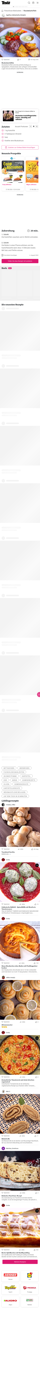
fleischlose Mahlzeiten (14, 772)
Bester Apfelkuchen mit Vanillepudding (16, 1253)
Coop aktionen (6, 184)
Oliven (6, 784)
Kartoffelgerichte (12, 788)
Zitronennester (7, 1025)
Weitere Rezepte (20, 1262)
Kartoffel (26, 776)
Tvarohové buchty (8, 852)
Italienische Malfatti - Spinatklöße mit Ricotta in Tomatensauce (19, 908)
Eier (5, 780)
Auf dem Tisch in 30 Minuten (15, 796)
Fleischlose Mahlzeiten (12, 11)
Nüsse (14, 780)
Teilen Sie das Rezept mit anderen (20, 261)
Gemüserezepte (28, 780)
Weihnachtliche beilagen (14, 792)
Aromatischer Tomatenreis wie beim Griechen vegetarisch (18, 1081)
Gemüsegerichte (21, 784)
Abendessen (24, 768)
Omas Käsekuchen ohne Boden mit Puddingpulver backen (19, 967)
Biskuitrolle (6, 1139)
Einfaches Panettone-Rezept (12, 1196)
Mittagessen (9, 768)
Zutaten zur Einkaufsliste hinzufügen (21, 147)
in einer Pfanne (10, 776)
